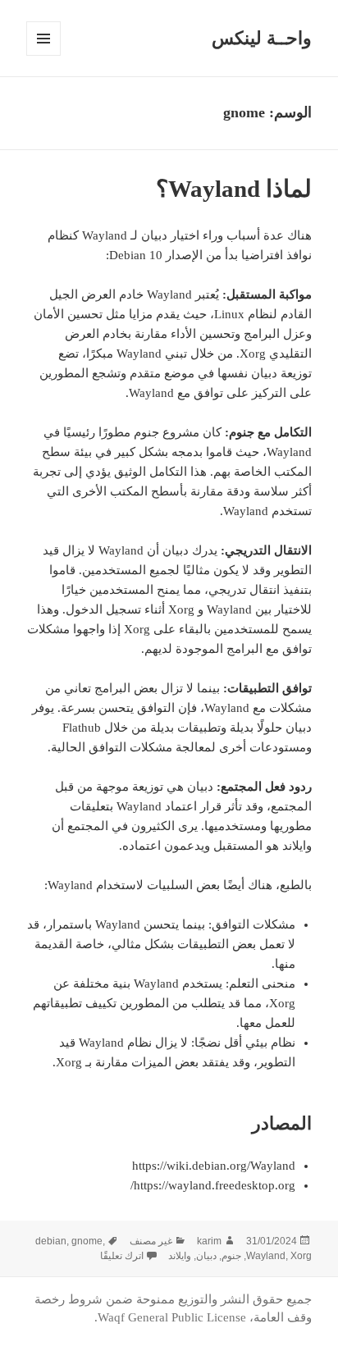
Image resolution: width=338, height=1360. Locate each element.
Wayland (265, 1256)
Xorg (301, 1256)
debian (50, 1241)
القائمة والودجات (43, 55)
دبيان (206, 1256)
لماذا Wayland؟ (234, 189)
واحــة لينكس (262, 38)
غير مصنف (151, 1241)
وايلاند (179, 1256)
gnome (87, 1241)
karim (209, 1241)
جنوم (231, 1256)
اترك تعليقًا (122, 1256)
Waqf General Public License (172, 1317)
